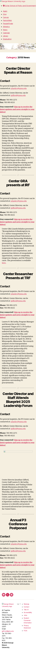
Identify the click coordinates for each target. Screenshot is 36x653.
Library (5, 36)
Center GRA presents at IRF (18, 183)
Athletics (6, 27)
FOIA (25, 631)
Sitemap (26, 604)
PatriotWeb (7, 20)
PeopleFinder (8, 24)
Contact (26, 607)
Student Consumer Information (28, 620)
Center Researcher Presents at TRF (18, 276)
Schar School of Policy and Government (20, 6)
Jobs (25, 615)
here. (4, 263)
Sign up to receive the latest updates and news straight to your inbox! (17, 109)
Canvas (6, 17)
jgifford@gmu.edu (18, 95)
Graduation (7, 39)
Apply (5, 11)
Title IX (26, 610)
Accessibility (28, 612)
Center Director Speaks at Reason (18, 70)
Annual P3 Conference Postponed (18, 524)
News (5, 30)
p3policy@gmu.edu (19, 88)
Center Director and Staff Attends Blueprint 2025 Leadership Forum (18, 400)
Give (4, 14)
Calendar (6, 33)
